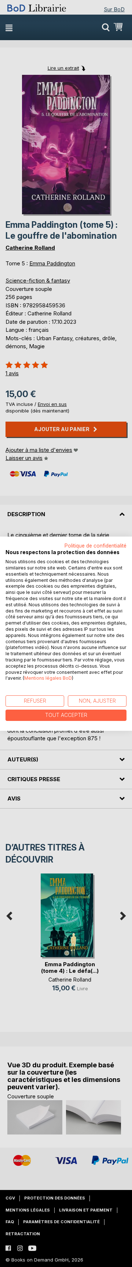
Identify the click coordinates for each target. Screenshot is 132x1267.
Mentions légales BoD (48, 678)
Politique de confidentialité (95, 545)
